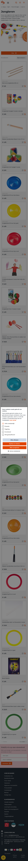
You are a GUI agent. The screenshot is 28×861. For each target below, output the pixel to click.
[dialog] (14, 430)
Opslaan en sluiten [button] (14, 443)
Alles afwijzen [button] (14, 440)
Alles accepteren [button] (14, 447)
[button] (14, 451)
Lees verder (12, 420)
